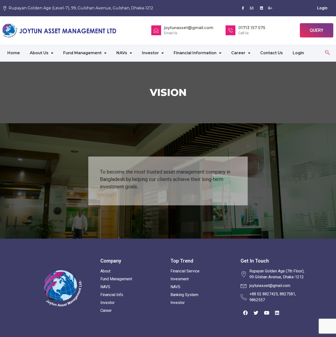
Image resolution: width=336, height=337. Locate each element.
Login (322, 8)
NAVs (121, 53)
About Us (39, 53)
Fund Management (82, 53)
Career (238, 53)
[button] (316, 30)
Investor (150, 53)
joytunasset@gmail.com (188, 27)
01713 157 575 (251, 27)
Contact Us (271, 53)
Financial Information (195, 53)
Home (13, 53)
